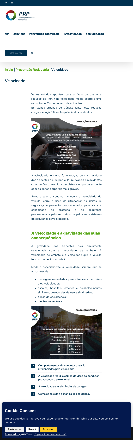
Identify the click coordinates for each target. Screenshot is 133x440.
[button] (32, 52)
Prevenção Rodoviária (32, 70)
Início (9, 70)
